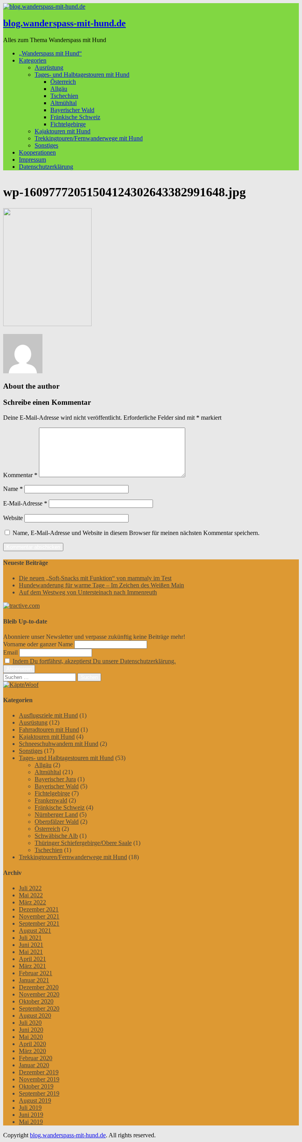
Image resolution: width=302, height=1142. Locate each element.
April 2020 (32, 1044)
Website (13, 518)
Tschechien (64, 95)
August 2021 (35, 930)
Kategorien (32, 60)
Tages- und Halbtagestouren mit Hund (82, 74)
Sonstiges (46, 145)
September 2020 (39, 1008)
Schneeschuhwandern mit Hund (58, 743)
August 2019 (35, 1100)
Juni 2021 (31, 944)
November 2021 (39, 916)
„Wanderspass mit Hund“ (50, 53)
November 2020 (39, 994)
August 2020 (35, 1015)
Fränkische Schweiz (75, 117)
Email (10, 652)
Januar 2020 (34, 1065)
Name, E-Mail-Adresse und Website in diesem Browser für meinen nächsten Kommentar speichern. (136, 532)
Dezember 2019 (39, 1072)
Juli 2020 (30, 1022)
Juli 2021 (30, 937)
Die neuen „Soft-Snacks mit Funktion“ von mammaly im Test (95, 578)
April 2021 (32, 959)
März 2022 (32, 902)
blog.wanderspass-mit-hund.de (64, 23)
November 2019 (39, 1079)
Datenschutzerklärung (46, 166)
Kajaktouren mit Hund (62, 131)
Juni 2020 (31, 1029)
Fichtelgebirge (68, 124)
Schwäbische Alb (56, 835)
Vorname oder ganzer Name (38, 644)
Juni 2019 (31, 1114)
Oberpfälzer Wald (57, 821)
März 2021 (32, 966)
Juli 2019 (30, 1107)
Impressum (32, 159)
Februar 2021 (35, 973)
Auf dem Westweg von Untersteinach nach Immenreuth (88, 592)
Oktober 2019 (36, 1086)
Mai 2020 (31, 1036)
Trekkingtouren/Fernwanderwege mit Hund (89, 138)
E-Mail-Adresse (25, 503)
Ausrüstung (49, 67)
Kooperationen (37, 152)
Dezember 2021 (39, 909)
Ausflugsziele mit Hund (48, 715)
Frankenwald (51, 800)
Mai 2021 (31, 951)
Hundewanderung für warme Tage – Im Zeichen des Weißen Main (101, 585)
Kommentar (20, 475)
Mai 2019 (31, 1121)
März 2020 (32, 1051)
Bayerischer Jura (55, 779)
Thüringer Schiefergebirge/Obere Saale (83, 842)
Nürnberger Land (56, 814)
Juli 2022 (30, 888)
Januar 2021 (34, 980)
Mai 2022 (31, 895)
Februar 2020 (35, 1058)
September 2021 (39, 923)
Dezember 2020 (39, 987)
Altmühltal (63, 103)
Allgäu (58, 88)
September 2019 (39, 1093)
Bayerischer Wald (72, 110)
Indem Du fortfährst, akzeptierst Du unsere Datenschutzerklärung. (94, 661)
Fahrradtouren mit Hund (49, 729)
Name (13, 488)
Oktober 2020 (36, 1001)
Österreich (63, 81)
